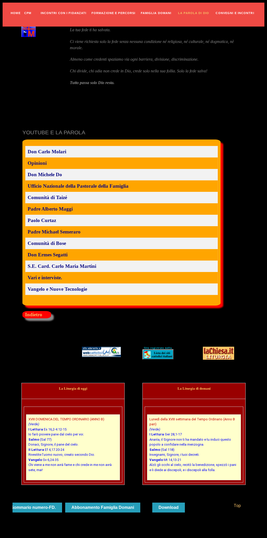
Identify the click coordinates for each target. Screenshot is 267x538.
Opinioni (37, 163)
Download (169, 507)
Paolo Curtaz (42, 220)
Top (237, 505)
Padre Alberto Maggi (50, 209)
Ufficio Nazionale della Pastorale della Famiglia (78, 186)
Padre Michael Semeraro (54, 232)
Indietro (33, 314)
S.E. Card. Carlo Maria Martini (62, 266)
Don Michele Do (45, 174)
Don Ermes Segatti (48, 254)
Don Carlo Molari (47, 151)
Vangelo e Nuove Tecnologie (57, 289)
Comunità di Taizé (47, 197)
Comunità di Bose (47, 243)
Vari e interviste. (45, 277)
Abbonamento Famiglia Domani (102, 507)
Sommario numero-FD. (33, 507)
